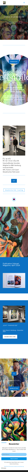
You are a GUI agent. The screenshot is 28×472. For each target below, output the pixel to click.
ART (14, 180)
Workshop (14, 61)
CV (14, 373)
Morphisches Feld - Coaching (14, 190)
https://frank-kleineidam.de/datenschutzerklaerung (14, 466)
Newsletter (14, 388)
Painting (14, 227)
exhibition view (10, 336)
